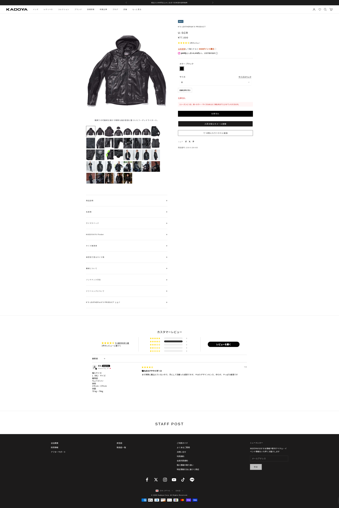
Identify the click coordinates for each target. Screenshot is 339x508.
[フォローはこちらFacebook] (147, 479)
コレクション (63, 9)
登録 (256, 467)
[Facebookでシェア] (186, 142)
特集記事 (103, 9)
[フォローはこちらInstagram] (165, 479)
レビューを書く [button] (223, 344)
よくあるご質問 (183, 447)
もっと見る (137, 9)
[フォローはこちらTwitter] (156, 479)
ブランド (78, 9)
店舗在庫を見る (185, 90)
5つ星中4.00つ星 (122, 343)
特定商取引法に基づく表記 (188, 469)
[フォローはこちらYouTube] (174, 479)
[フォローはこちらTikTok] (183, 479)
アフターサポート (58, 452)
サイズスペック (244, 76)
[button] (184, 42)
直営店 (119, 443)
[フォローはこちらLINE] (192, 479)
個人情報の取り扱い (185, 465)
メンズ (35, 9)
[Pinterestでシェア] (193, 142)
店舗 (125, 9)
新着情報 (91, 9)
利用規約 (180, 456)
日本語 (178, 490)
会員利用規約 (182, 460)
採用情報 (54, 447)
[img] (147, 367)
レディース (48, 9)
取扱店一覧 (121, 447)
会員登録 (181, 49)
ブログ (115, 9)
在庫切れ (215, 114)
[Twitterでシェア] (190, 142)
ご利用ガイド (182, 443)
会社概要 (54, 443)
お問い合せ (181, 452)
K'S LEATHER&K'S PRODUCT (192, 27)
